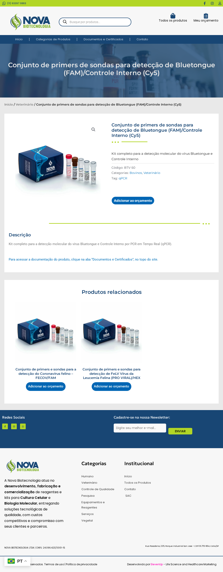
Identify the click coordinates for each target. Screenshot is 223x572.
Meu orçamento (206, 20)
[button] (93, 129)
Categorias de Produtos (53, 39)
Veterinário (24, 104)
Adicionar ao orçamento (133, 201)
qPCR (123, 178)
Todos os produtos (173, 20)
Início (19, 39)
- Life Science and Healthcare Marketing (183, 564)
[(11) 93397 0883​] (4, 3)
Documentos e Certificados (103, 39)
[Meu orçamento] (206, 16)
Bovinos (136, 173)
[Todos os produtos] (173, 16)
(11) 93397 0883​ (16, 3)
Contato (142, 39)
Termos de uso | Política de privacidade (70, 564)
